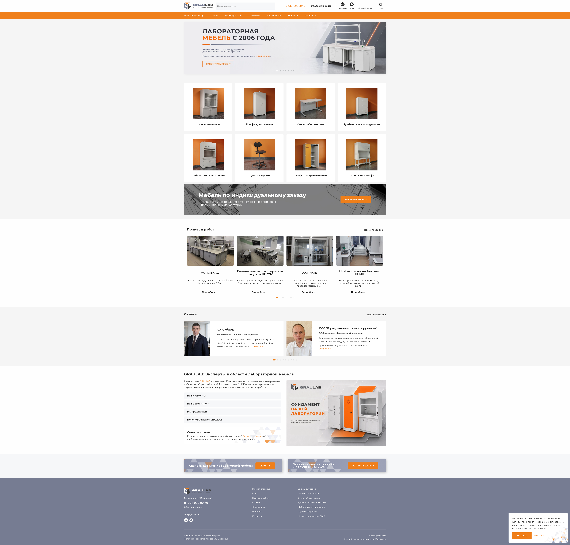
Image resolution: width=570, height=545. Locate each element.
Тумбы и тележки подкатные (312, 502)
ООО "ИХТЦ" (309, 272)
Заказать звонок (356, 199)
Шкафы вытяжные (307, 489)
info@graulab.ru (321, 6)
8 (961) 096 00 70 (295, 6)
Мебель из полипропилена (311, 507)
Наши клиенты (196, 395)
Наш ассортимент (198, 403)
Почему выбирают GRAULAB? (205, 419)
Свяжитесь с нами (252, 436)
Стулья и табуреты (307, 511)
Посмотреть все (373, 230)
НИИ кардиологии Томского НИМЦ (359, 273)
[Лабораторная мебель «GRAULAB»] (216, 491)
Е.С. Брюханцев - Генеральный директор (340, 333)
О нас (215, 15)
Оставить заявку (363, 465)
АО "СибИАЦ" (210, 272)
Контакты (310, 15)
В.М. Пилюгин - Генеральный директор (237, 334)
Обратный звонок (193, 507)
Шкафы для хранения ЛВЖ (311, 516)
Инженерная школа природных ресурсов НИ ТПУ (260, 273)
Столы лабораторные (309, 498)
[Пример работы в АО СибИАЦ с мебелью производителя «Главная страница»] (210, 251)
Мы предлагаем (197, 411)
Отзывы (255, 15)
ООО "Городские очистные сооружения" (348, 328)
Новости (293, 15)
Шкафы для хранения (308, 493)
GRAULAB (205, 381)
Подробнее (209, 292)
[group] (285, 48)
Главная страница (194, 15)
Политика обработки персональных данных (206, 539)
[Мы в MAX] (191, 520)
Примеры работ (234, 15)
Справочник (274, 15)
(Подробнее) (259, 346)
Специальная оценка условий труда (202, 535)
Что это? (539, 535)
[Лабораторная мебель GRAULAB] (198, 6)
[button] (277, 70)
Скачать (265, 465)
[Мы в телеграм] (186, 520)
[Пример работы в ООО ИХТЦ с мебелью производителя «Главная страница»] (309, 251)
